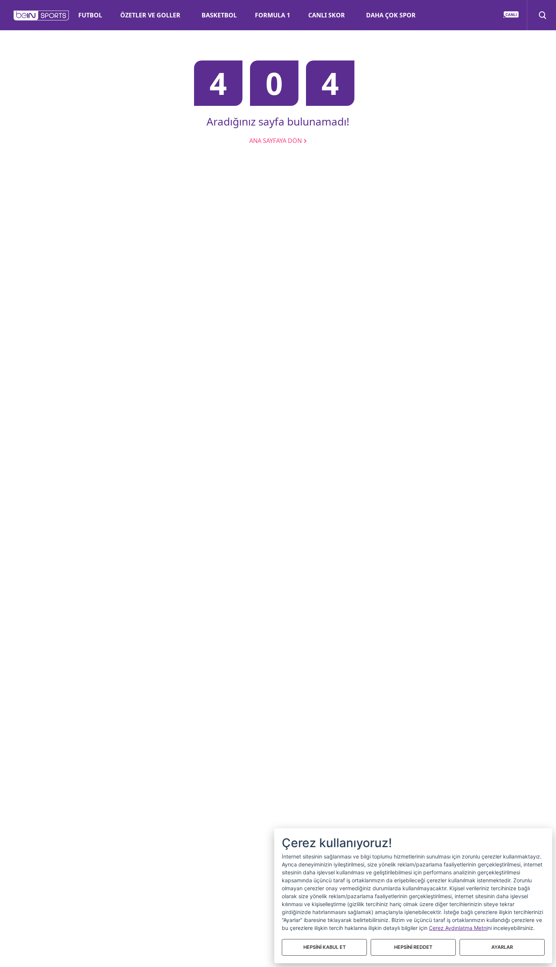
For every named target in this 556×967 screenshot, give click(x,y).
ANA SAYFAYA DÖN (276, 140)
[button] (41, 15)
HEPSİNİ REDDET (413, 947)
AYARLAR (502, 947)
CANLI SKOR (326, 15)
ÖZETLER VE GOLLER (150, 15)
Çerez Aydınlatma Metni (458, 928)
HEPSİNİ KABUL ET (324, 947)
